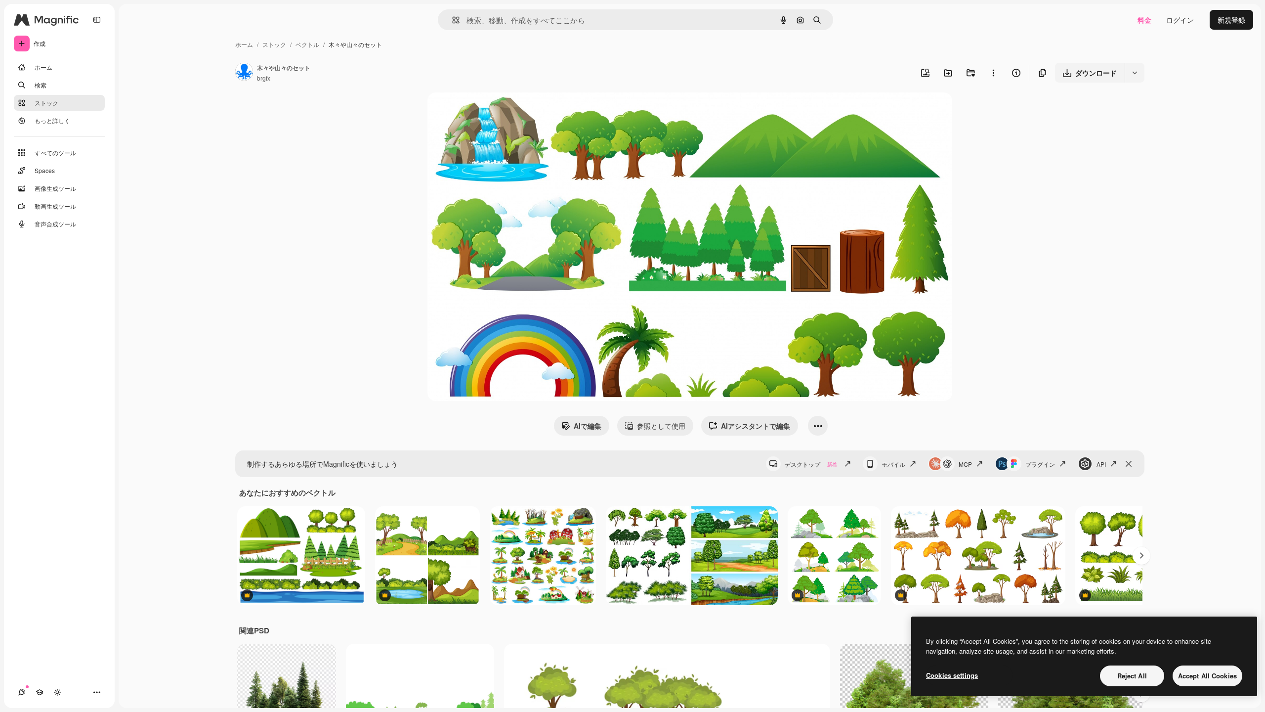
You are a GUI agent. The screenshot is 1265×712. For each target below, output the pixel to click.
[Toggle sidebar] (97, 20)
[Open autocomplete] (451, 20)
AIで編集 (587, 426)
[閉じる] (1129, 464)
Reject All (1132, 675)
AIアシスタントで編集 (755, 426)
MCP (965, 464)
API (1101, 464)
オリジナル (495, 111)
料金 (1144, 20)
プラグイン (1040, 464)
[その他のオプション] (993, 73)
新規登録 (1231, 20)
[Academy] (39, 692)
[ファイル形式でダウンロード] (1134, 73)
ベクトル (307, 44)
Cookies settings (952, 675)
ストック (274, 44)
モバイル (893, 464)
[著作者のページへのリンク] (244, 73)
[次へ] (1141, 555)
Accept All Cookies (1207, 675)
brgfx (263, 78)
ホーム (244, 44)
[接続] (22, 692)
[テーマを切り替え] (57, 692)
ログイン (1180, 20)
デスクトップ (811, 464)
